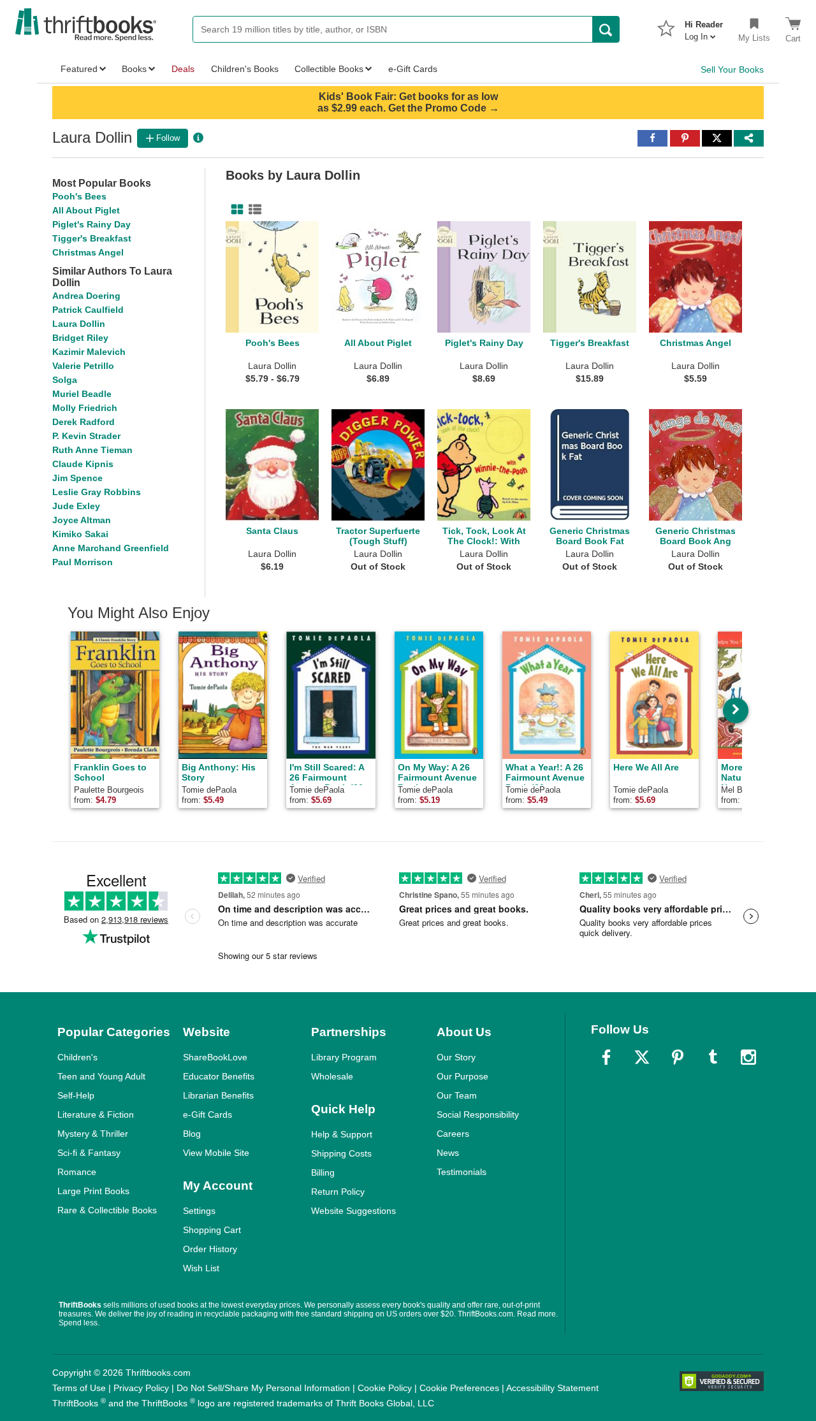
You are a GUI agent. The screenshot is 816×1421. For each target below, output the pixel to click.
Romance (76, 1172)
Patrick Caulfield (88, 310)
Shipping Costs (341, 1153)
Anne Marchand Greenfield (110, 548)
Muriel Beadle (82, 394)
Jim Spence (77, 478)
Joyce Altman (81, 520)
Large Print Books (93, 1191)
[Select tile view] (252, 209)
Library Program (344, 1057)
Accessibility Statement (552, 1388)
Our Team (457, 1095)
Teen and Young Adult (101, 1076)
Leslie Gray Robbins (96, 492)
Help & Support (341, 1134)
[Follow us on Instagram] (748, 1057)
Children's (77, 1057)
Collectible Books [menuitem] (329, 69)
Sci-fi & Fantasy (88, 1153)
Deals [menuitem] (182, 69)
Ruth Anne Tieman (92, 450)
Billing (323, 1172)
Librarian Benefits (218, 1095)
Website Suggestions (353, 1211)
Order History (210, 1249)
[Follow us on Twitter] (642, 1057)
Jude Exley (76, 506)
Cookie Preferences (459, 1388)
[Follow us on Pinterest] (677, 1057)
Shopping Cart (212, 1230)
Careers (453, 1134)
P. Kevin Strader (86, 436)
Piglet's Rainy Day (91, 224)
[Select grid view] (235, 209)
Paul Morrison (82, 562)
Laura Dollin (78, 324)
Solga (64, 380)
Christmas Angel (88, 252)
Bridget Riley (80, 338)
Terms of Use (79, 1388)
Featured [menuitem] (79, 69)
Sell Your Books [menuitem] (732, 69)
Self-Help (75, 1095)
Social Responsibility (478, 1114)
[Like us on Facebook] (606, 1057)
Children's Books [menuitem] (245, 69)
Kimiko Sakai (80, 534)
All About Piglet (86, 210)
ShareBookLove (215, 1057)
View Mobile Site (216, 1153)
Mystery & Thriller (92, 1134)
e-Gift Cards (207, 1114)
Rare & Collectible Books (107, 1210)
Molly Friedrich (84, 408)
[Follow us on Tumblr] (712, 1057)
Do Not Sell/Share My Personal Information (263, 1388)
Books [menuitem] (134, 69)
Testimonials (461, 1172)
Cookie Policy (385, 1388)
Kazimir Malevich (89, 352)
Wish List (201, 1268)
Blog (192, 1134)
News (448, 1153)
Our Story (456, 1057)
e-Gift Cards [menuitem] (412, 69)
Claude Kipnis (82, 464)
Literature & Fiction (95, 1114)
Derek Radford (83, 422)
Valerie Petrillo (83, 366)
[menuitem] (704, 26)
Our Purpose (462, 1076)
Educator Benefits (218, 1076)
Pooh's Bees (79, 196)
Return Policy (338, 1192)
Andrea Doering (86, 296)
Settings (199, 1211)
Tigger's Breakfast (91, 238)
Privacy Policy (141, 1388)
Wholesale (332, 1076)
